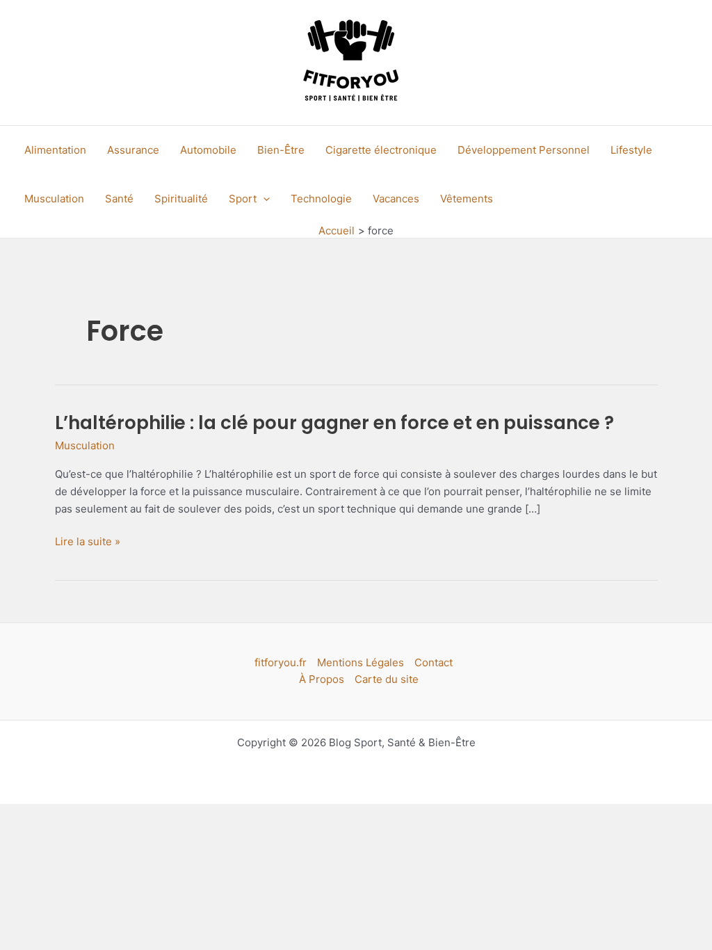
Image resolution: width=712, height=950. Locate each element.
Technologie (321, 198)
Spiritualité (181, 198)
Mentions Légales (360, 662)
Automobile (208, 149)
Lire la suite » (87, 542)
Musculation (54, 198)
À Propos (321, 679)
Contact (433, 662)
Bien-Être (281, 149)
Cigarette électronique (381, 149)
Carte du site (387, 679)
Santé (119, 198)
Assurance (133, 149)
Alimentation (55, 149)
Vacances (396, 198)
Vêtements (466, 198)
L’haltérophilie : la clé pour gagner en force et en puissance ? (334, 422)
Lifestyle (631, 149)
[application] (263, 199)
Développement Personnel (524, 149)
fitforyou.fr (280, 662)
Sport (243, 198)
